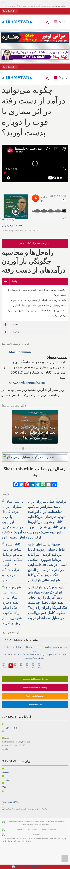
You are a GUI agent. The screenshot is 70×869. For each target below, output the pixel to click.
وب (45, 647)
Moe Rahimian (20, 352)
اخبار (19, 647)
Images (15, 332)
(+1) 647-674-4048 (9, 728)
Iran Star (7, 654)
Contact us (6, 780)
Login (4, 794)
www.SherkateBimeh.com (27, 382)
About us (5, 773)
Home (4, 3)
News (31, 654)
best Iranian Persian (21, 654)
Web (35, 658)
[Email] (48, 484)
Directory (41, 658)
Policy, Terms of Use (10, 802)
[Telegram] (37, 484)
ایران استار (62, 647)
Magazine (50, 654)
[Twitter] (21, 484)
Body (14, 281)
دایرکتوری (39, 647)
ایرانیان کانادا (29, 647)
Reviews (16, 324)
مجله (49, 647)
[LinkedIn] (32, 484)
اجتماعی (13, 647)
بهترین (54, 647)
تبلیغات (6, 647)
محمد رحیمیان (12, 225)
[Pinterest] (27, 484)
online (57, 654)
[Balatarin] (43, 484)
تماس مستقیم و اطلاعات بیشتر (35, 243)
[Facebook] (16, 484)
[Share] (54, 484)
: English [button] (9, 11)
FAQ (4, 787)
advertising (39, 654)
